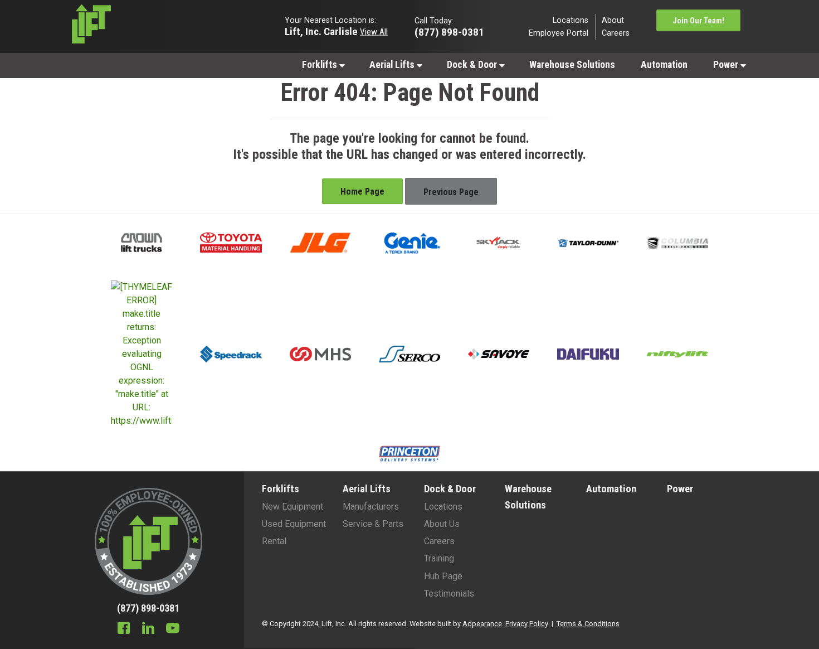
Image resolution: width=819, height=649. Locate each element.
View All (374, 31)
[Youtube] (172, 629)
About (613, 20)
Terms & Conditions (588, 623)
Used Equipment (294, 524)
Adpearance (482, 623)
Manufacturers (371, 506)
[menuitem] (323, 64)
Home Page (362, 191)
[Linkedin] (148, 629)
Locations (570, 20)
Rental (274, 541)
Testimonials (449, 593)
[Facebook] (123, 629)
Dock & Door (473, 64)
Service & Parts (373, 524)
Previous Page (451, 192)
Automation (664, 64)
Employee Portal (558, 33)
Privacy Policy (526, 623)
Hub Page (443, 576)
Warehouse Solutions (572, 64)
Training (439, 558)
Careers (616, 33)
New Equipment (292, 506)
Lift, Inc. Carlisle (321, 31)
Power (726, 64)
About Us (442, 524)
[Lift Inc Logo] (148, 26)
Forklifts (320, 64)
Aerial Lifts (393, 64)
